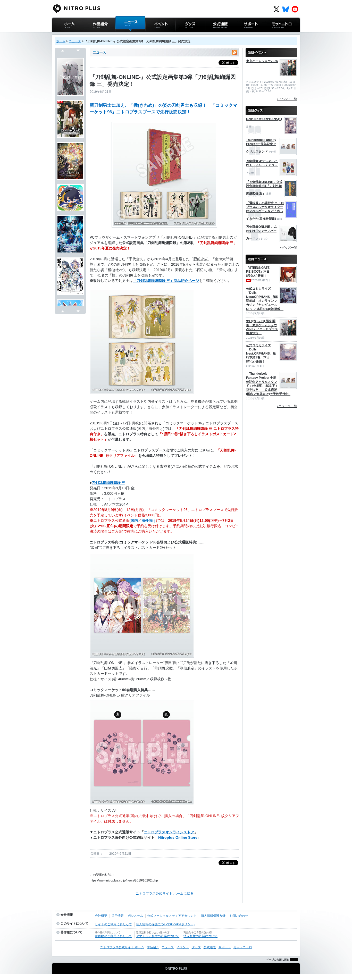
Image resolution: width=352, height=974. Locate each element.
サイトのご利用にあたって (113, 924)
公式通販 (212, 35)
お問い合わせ (239, 916)
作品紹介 (90, 35)
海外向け (148, 520)
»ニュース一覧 (287, 406)
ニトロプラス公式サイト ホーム (67, 37)
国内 (134, 520)
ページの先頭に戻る (281, 966)
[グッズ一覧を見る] (271, 108)
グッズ (180, 35)
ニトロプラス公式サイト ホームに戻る (165, 893)
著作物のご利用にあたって (113, 936)
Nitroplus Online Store (177, 837)
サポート (241, 35)
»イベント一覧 (287, 99)
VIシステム (135, 916)
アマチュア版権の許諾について (157, 936)
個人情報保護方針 (213, 916)
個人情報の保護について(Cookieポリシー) (165, 924)
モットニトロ (275, 35)
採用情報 (117, 916)
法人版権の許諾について (200, 936)
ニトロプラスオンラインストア (169, 832)
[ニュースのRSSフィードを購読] (234, 52)
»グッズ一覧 (288, 247)
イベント (152, 35)
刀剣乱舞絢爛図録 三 (108, 483)
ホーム (60, 41)
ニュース (122, 35)
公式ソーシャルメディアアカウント (172, 916)
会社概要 (101, 916)
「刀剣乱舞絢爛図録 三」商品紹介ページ (166, 281)
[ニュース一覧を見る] (271, 257)
